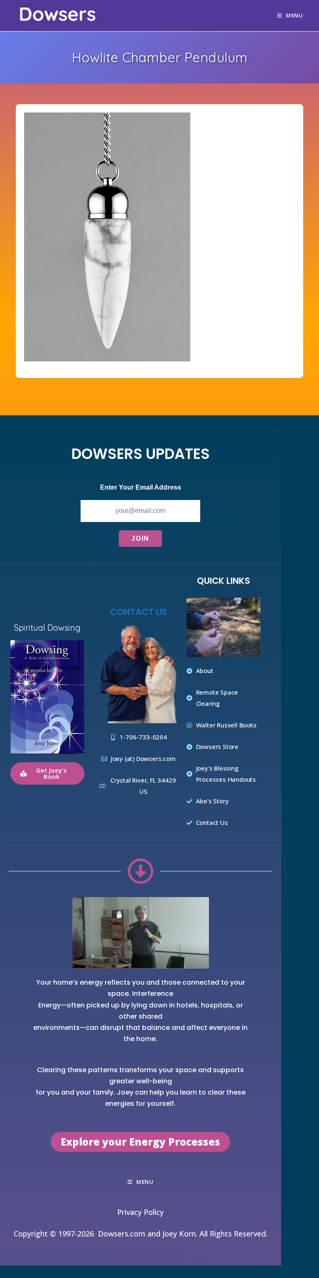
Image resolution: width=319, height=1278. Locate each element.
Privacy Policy (140, 1212)
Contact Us (138, 611)
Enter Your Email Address (140, 487)
